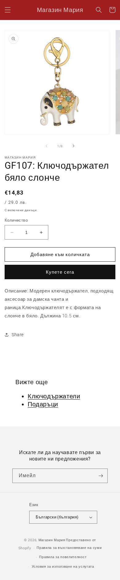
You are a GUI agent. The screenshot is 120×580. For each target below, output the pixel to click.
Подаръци (43, 404)
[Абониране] (100, 476)
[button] (7, 10)
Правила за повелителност (62, 557)
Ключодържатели (54, 396)
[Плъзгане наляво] (46, 146)
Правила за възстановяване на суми (69, 548)
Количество (16, 220)
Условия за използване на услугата (63, 567)
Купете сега (60, 272)
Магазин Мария (51, 540)
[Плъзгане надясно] (73, 146)
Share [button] (18, 334)
